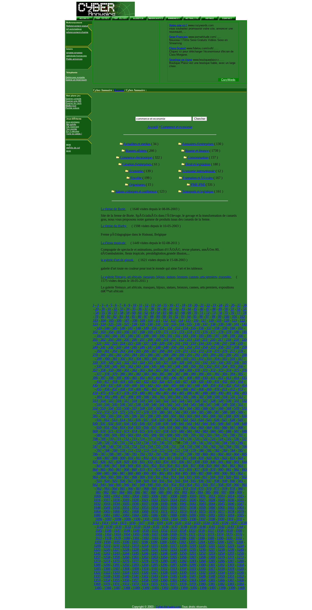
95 (195, 316)
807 (107, 458)
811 (138, 458)
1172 (201, 534)
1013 (221, 496)
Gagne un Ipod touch (76, 80)
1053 (145, 507)
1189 (211, 538)
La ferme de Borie (113, 209)
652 (114, 427)
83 (121, 316)
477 (118, 393)
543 (177, 404)
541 (161, 404)
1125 (215, 523)
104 (103, 320)
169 (150, 332)
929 (146, 481)
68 (183, 313)
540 (154, 404)
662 (193, 427)
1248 (164, 553)
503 (170, 397)
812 (146, 458)
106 (119, 320)
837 (189, 462)
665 (216, 427)
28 (245, 305)
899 (216, 473)
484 (173, 393)
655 (138, 427)
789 (118, 454)
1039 (164, 504)
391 (209, 374)
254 (205, 347)
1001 (107, 496)
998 (231, 492)
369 (189, 370)
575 (122, 412)
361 (126, 370)
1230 (145, 549)
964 (114, 488)
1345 (173, 576)
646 (220, 423)
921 (236, 477)
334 (220, 362)
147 (130, 328)
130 (150, 324)
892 (161, 473)
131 (158, 324)
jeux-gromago (73, 122)
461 (146, 389)
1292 (125, 565)
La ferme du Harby (114, 226)
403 (150, 377)
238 (232, 343)
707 (240, 435)
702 (201, 435)
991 (176, 492)
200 (240, 335)
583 (185, 412)
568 (220, 408)
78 (244, 313)
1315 (192, 569)
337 (244, 362)
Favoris (119, 90)
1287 (231, 561)
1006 (154, 496)
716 (157, 439)
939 (224, 481)
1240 (240, 549)
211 (173, 339)
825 (95, 462)
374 (228, 370)
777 (177, 450)
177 (213, 332)
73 (214, 313)
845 (99, 465)
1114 (114, 523)
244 (126, 347)
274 (209, 351)
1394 (184, 588)
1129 (100, 526)
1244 (125, 553)
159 (224, 328)
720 (189, 439)
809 (122, 458)
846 (107, 465)
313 (209, 358)
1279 (154, 561)
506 (193, 397)
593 (111, 416)
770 (122, 450)
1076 (211, 511)
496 (115, 397)
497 (122, 397)
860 (216, 465)
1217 (173, 546)
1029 (221, 500)
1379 (192, 584)
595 (126, 416)
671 (111, 431)
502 (162, 397)
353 (216, 366)
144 (107, 328)
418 (114, 381)
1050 (116, 507)
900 (224, 473)
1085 (145, 515)
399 (118, 377)
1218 (183, 546)
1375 (154, 584)
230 (169, 343)
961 (244, 484)
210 (166, 339)
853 (161, 465)
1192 (239, 538)
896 (193, 473)
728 (99, 442)
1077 (221, 511)
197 (216, 335)
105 (111, 320)
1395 (193, 588)
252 (189, 347)
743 (216, 442)
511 (232, 397)
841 (220, 462)
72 (207, 313)
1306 (107, 569)
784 (232, 450)
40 (164, 309)
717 (165, 439)
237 (224, 343)
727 (244, 439)
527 (205, 400)
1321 (97, 572)
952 (173, 484)
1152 (164, 530)
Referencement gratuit (77, 26)
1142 (221, 526)
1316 (202, 569)
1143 (230, 526)
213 (189, 339)
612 (107, 420)
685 (220, 431)
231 (177, 343)
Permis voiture (72, 108)
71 (201, 313)
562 (173, 408)
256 (220, 347)
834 (166, 462)
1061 (221, 507)
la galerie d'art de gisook (117, 260)
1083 (125, 515)
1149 (136, 530)
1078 (231, 511)
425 (169, 381)
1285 (211, 561)
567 (213, 408)
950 (158, 484)
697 (161, 435)
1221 (211, 546)
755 (158, 446)
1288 (240, 561)
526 (197, 400)
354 (224, 366)
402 (142, 377)
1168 (164, 534)
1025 (183, 500)
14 (159, 305)
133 (173, 324)
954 (189, 484)
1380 (202, 584)
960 (236, 484)
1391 (155, 588)
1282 (183, 561)
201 (95, 339)
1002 (116, 496)
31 (109, 309)
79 (96, 316)
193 (185, 335)
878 (205, 469)
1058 (192, 507)
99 (219, 316)
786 (95, 454)
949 (150, 484)
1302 (221, 565)
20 (196, 305)
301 (115, 358)
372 (213, 370)
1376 (164, 584)
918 (212, 477)
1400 (241, 588)
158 (216, 328)
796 (173, 454)
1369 (97, 584)
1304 (240, 565)
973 (185, 488)
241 (103, 347)
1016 (97, 500)
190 (161, 335)
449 (205, 385)
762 (213, 446)
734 (146, 442)
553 (103, 408)
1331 (192, 572)
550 (232, 404)
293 (205, 355)
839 (205, 462)
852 (154, 465)
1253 (211, 553)
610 (244, 416)
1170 (183, 534)
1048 (97, 507)
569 (228, 408)
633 (118, 423)
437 (111, 385)
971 (169, 488)
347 (169, 366)
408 (189, 377)
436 (103, 385)
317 (240, 358)
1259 (116, 557)
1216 (164, 546)
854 (169, 465)
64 (158, 313)
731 (122, 442)
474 (95, 393)
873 (166, 469)
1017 (106, 500)
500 (146, 397)
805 (244, 454)
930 (154, 481)
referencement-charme (77, 32)
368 (181, 370)
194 (193, 335)
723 (212, 439)
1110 (230, 519)
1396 (203, 588)
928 (138, 481)
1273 (97, 561)
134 (181, 324)
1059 (202, 507)
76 (232, 313)
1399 (232, 588)
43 (183, 309)
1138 (184, 526)
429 (201, 381)
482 (158, 393)
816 (177, 458)
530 (228, 400)
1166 (145, 534)
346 (161, 366)
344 (146, 366)
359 (111, 370)
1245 (135, 553)
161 (240, 328)
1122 (187, 523)
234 (201, 343)
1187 (192, 538)
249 (166, 347)
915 (189, 477)
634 (126, 423)
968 (146, 488)
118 (211, 320)
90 (164, 316)
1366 (221, 580)
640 (173, 423)
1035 (125, 504)
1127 (234, 523)
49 (220, 309)
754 (150, 446)
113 (173, 320)
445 (173, 385)
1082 (116, 515)
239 (240, 343)
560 (158, 408)
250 (173, 347)
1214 (145, 546)
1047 (240, 504)
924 (107, 481)
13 (153, 305)
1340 (125, 576)
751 (126, 446)
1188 (201, 538)
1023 (164, 500)
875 (181, 469)
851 (146, 465)
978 (224, 488)
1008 (173, 496)
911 (158, 477)
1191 (229, 538)
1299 (192, 565)
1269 (211, 557)
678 (166, 431)
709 (103, 439)
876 (189, 469)
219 (236, 339)
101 (234, 316)
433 (232, 381)
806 (99, 458)
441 (142, 385)
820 (209, 458)
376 (244, 370)
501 (154, 397)
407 (181, 377)
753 (142, 446)
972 (177, 488)
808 (115, 458)
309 (177, 358)
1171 (192, 534)
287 (158, 355)
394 (232, 374)
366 (166, 370)
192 (177, 335)
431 (216, 381)
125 (111, 324)
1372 (125, 584)
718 (173, 439)
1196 (126, 542)
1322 (106, 572)
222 (107, 343)
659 (169, 427)
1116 (132, 523)
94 (189, 316)
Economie (136, 171)
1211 (116, 546)
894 (177, 473)
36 (140, 309)
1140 (202, 526)
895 (185, 473)
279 (95, 355)
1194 (107, 542)
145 (114, 328)
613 (114, 420)
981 (98, 492)
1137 (174, 526)
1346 (183, 576)
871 (150, 469)
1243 (116, 553)
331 (197, 362)
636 (142, 423)
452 (228, 385)
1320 (240, 569)
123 (95, 324)
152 (169, 328)
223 (114, 343)
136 (197, 324)
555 (118, 408)
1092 (211, 515)
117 (203, 320)
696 (154, 435)
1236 (202, 549)
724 (220, 439)
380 (122, 374)
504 (177, 397)
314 (216, 358)
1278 (145, 561)
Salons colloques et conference (136, 191)
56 (109, 313)
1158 (220, 530)
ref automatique (74, 29)
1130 (109, 526)
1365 (211, 580)
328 (173, 362)
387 (177, 374)
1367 (231, 580)
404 (158, 377)
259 (244, 347)
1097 (108, 519)
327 (166, 362)
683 (205, 431)
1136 (165, 526)
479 (134, 393)
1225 (97, 549)
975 (201, 488)
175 (197, 332)
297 (236, 355)
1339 (116, 576)
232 (185, 343)
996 (216, 492)
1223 (231, 546)
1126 (225, 523)
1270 (221, 557)
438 (118, 385)
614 (122, 420)
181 (244, 332)
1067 (125, 511)
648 (236, 423)
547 (209, 404)
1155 (192, 530)
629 (240, 420)
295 (220, 355)
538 (138, 404)
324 (142, 362)
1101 (146, 519)
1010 (193, 496)
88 (152, 316)
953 (181, 484)
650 (99, 427)
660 (177, 427)
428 (193, 381)
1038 (154, 504)
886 (114, 473)
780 (201, 450)
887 (122, 473)
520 (150, 400)
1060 (211, 507)
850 (138, 465)
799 (197, 454)
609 (236, 416)
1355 (116, 580)
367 (173, 370)
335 (228, 362)
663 (201, 427)
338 (99, 366)
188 (146, 335)
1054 (154, 507)
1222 (221, 546)
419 (122, 381)
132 (166, 324)
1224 (240, 546)
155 (193, 328)
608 (228, 416)
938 (216, 481)
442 (150, 385)
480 (142, 393)
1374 (145, 584)
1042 (192, 504)
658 (161, 427)
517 (126, 400)
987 (145, 492)
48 (214, 309)
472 (232, 389)
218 (228, 339)
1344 (164, 576)
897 (201, 473)
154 (185, 328)
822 (224, 458)
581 (169, 412)
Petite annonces (74, 59)
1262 (145, 557)
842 (228, 462)
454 (244, 385)
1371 (116, 584)
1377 (173, 584)
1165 (136, 534)
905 (111, 477)
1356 (125, 580)
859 (209, 465)
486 (189, 393)
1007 (164, 496)
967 (138, 488)
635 (134, 423)
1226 (106, 549)
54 (97, 313)
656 (146, 427)
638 (158, 423)
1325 (135, 572)
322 (126, 362)
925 (114, 481)
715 (150, 439)
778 (185, 450)
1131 (118, 526)
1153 (173, 530)
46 (201, 309)
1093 (221, 515)
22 (208, 305)
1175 (229, 534)
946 (126, 484)
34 (127, 309)
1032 (97, 504)
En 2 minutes (72, 131)
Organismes (137, 184)
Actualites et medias (137, 144)
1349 (211, 576)
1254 (221, 553)
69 (189, 313)
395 (240, 374)
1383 (231, 584)
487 (197, 393)
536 (122, 404)
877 (197, 469)
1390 (146, 588)
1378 (183, 584)
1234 (183, 549)
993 (192, 492)
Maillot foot (71, 105)
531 (236, 400)
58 (121, 313)
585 (201, 412)
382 (138, 374)
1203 (192, 542)
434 (240, 381)
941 (240, 481)
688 (244, 431)
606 (213, 416)
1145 (99, 530)
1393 (174, 588)
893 (169, 473)
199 (232, 335)
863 (240, 465)
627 (224, 420)
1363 (192, 580)
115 (188, 320)
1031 (240, 500)
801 (213, 454)
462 (154, 389)
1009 (183, 496)
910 (150, 477)
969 (154, 488)
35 (134, 309)
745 (232, 442)
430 (209, 381)
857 (193, 465)
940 (232, 481)
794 (158, 454)
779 (193, 450)
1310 (145, 569)
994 (200, 492)
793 (150, 454)
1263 (154, 557)
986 (137, 492)
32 (115, 309)
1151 (155, 530)
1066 (116, 511)
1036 (135, 504)
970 (161, 488)
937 (209, 481)
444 (166, 385)
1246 (145, 553)
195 (201, 335)
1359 (154, 580)
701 (193, 435)
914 (181, 477)
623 (193, 420)
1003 (126, 496)
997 (223, 492)
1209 (97, 546)
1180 (127, 538)
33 (121, 309)
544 (185, 404)
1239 (231, 549)
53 (244, 309)
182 (99, 335)
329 (181, 362)
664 (209, 427)
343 (138, 366)
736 (161, 442)
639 (166, 423)
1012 (211, 496)
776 (169, 450)
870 (142, 469)
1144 (240, 526)
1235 (192, 549)
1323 (116, 572)
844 (244, 462)
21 (202, 305)
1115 (123, 523)
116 (196, 320)
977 (216, 488)
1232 (164, 549)
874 (173, 469)
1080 (97, 515)
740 (193, 442)
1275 (116, 561)
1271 (231, 557)
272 (193, 351)
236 (216, 343)
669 (95, 431)
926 (122, 481)
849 (130, 465)
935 (193, 481)
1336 (240, 572)
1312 (164, 569)
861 (224, 465)
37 (146, 309)
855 (177, 465)
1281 (173, 561)
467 (193, 389)
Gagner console (73, 98)
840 (213, 462)
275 (216, 351)
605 (205, 416)
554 (111, 408)
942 (95, 484)
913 (173, 477)
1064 (97, 511)
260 (99, 351)
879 (213, 469)
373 (220, 370)
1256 (240, 553)
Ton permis (71, 129)
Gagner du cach (74, 103)
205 (126, 339)
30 (103, 309)
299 (99, 358)
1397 (212, 588)
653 (122, 427)
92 (176, 316)
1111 (239, 519)
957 (213, 484)
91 (170, 316)
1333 (211, 572)
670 (103, 431)
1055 (164, 507)
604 (197, 416)
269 (169, 351)
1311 (154, 569)
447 (189, 385)
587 (216, 412)
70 (195, 313)
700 (185, 435)
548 (216, 404)
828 (118, 462)
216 (212, 339)
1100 (137, 519)
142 (244, 324)
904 (103, 477)
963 (107, 488)
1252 (202, 553)
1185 (173, 538)
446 (181, 385)
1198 (144, 542)
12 (146, 305)
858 (201, 465)
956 (205, 484)
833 (158, 462)
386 (169, 374)
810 (130, 458)
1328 (164, 572)
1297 (173, 565)
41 (171, 309)
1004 (135, 496)
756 (166, 446)
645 (213, 423)
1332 (202, 572)
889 (138, 473)
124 (103, 324)
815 (169, 458)
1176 (239, 534)
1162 (108, 534)
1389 (136, 588)
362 (134, 370)
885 (107, 473)
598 (150, 416)
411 (213, 377)
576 (130, 412)
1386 (107, 588)
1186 (183, 538)
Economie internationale (199, 171)
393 (224, 374)
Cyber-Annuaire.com (168, 606)
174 (189, 332)
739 (185, 442)
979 (232, 488)
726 (236, 439)
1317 (211, 569)
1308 (126, 569)
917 (205, 477)
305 (146, 358)
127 (126, 324)
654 (130, 427)
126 (118, 324)
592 (103, 416)
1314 (183, 569)
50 (226, 309)
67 (177, 313)
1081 (106, 515)
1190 (220, 538)
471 (224, 389)
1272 (240, 557)
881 (228, 469)
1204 (201, 542)
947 (134, 484)
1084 (135, 515)
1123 (197, 523)
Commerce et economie (176, 127)
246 (142, 347)
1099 (127, 519)
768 (107, 450)
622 (185, 420)
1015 (240, 496)
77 (238, 313)
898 (209, 473)
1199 (154, 542)
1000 (97, 496)
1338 (106, 576)
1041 (183, 504)
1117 (141, 523)
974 (193, 488)
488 (205, 393)
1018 (116, 500)
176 (205, 332)
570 (236, 408)
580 (161, 412)
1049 (106, 507)
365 (158, 370)
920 (228, 477)
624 (201, 420)
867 (118, 469)
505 (185, 397)
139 (220, 324)
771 (130, 450)
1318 (221, 569)
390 (201, 374)
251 (181, 347)
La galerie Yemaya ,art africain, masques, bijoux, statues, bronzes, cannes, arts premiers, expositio (166, 277)
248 (158, 347)
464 (169, 389)
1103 (165, 519)
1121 (178, 523)
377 (99, 374)
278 (240, 351)
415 (244, 377)
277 (232, 351)
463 (161, 389)
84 (127, 316)
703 (209, 435)
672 (118, 431)
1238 (221, 549)
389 (193, 374)
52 (238, 309)
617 (146, 420)
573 (107, 412)
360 (118, 370)
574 (114, 412)
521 (158, 400)
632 (111, 423)
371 (205, 370)
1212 (125, 546)
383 (146, 374)
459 (130, 389)
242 (111, 347)
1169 (173, 534)
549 (224, 404)
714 (142, 439)
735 (154, 442)
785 (240, 450)
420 (130, 381)
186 (130, 335)
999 (239, 492)
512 (240, 397)
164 (111, 332)
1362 (183, 580)
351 (201, 366)
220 (244, 339)
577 (138, 412)
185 (122, 335)
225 (130, 343)
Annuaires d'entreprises (198, 144)
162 (95, 332)
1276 (125, 561)
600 (166, 416)
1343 (154, 576)
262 (114, 351)
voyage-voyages (74, 52)
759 (189, 446)
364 (150, 370)
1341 (135, 576)
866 (111, 469)
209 (158, 339)
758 (181, 446)
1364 (202, 580)
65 (164, 313)
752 (134, 446)
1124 (206, 523)
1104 (174, 519)
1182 (145, 538)
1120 (169, 523)
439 (126, 385)
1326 (145, 572)
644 (205, 423)
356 (240, 366)
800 (205, 454)
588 (224, 412)
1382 (221, 584)
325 (150, 362)
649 (244, 423)
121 (234, 320)
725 (228, 439)
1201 (173, 542)
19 (189, 305)
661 (185, 427)
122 (242, 320)
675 (142, 431)
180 (236, 332)
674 (134, 431)
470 (216, 389)
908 (134, 477)
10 (134, 305)
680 (181, 431)
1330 (183, 572)
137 (205, 324)
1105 (183, 519)
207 (142, 339)
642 (189, 423)
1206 (220, 542)
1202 (182, 542)
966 (130, 488)
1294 (145, 565)
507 (201, 397)
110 (150, 320)
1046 (231, 504)
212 (181, 339)
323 (134, 362)
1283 (192, 561)
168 (142, 332)
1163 (117, 534)
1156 (201, 530)
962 (99, 488)
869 (134, 469)
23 (214, 305)
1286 (221, 561)
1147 (117, 530)
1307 (116, 569)
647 (228, 423)
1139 (193, 526)
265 (138, 351)
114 (180, 320)
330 (189, 362)
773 (146, 450)
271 (185, 351)
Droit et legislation (198, 164)
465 (177, 389)
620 (169, 420)
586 (209, 412)
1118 (151, 523)
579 (154, 412)
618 (154, 420)
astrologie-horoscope (76, 56)
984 (121, 492)
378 (107, 374)
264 (130, 351)
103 (95, 320)
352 (209, 366)
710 (111, 439)
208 (150, 339)
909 (142, 477)
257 (228, 347)
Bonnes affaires (136, 150)
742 (209, 442)
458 (122, 389)
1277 (135, 561)
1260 (125, 557)
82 (115, 316)
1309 (135, 569)
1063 (240, 507)
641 (181, 423)
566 (205, 408)
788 (111, 454)
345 (154, 366)
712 (126, 439)
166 (126, 332)
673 (126, 431)
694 (138, 435)
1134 (146, 526)
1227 (116, 549)
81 (109, 316)
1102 (155, 519)
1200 (163, 542)
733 (138, 442)
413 (228, 377)
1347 (192, 576)
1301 (211, 565)
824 (240, 458)
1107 (202, 519)
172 (173, 332)
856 (185, 465)
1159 (229, 530)
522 (166, 400)
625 (209, 420)
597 (142, 416)
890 (146, 473)
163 (103, 332)
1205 (211, 542)
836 (181, 462)
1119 (160, 523)
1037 (145, 504)
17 (177, 305)
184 (114, 335)
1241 (97, 553)
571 (244, 408)
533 (99, 404)
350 (193, 366)
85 (133, 316)
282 (118, 355)
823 (232, 458)
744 (224, 442)
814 (161, 458)
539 (146, 404)
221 (99, 343)
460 (138, 389)
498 (130, 397)
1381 (211, 584)
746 (240, 442)
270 (177, 351)
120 (226, 320)
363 (142, 370)
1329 (173, 572)
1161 (99, 534)
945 (118, 484)
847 (114, 465)
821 (216, 458)
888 (130, 473)
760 (197, 446)
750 (118, 446)
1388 (127, 588)
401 (134, 377)
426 (177, 381)
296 (228, 355)
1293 (135, 565)
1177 (99, 538)
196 (209, 335)
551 (240, 404)
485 (181, 393)
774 (154, 450)
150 (154, 328)
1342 (145, 576)
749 (111, 446)
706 (232, 435)
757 (173, 446)
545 (193, 404)
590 (240, 412)
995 (208, 492)
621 (177, 420)
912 (165, 477)
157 (209, 328)
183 (107, 335)
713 (134, 439)
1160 (239, 530)
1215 (154, 546)
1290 (106, 565)
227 (146, 343)
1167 (155, 534)
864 (95, 469)
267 (154, 351)
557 (134, 408)
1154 (183, 530)
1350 (221, 576)
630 (95, 423)
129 (142, 324)
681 (189, 431)
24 (220, 305)
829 (126, 462)
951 (166, 484)
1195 (116, 542)
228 (154, 343)
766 (244, 446)
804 (236, 454)
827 (111, 462)
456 (107, 389)
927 (130, 481)
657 (154, 427)
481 (150, 393)
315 (224, 358)
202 (103, 339)
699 (177, 435)
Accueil (153, 127)
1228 (125, 549)
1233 (173, 549)
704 (216, 435)
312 (201, 358)
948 (142, 484)
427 (185, 381)
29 (97, 309)
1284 (202, 561)
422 (146, 381)
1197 (135, 542)
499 (138, 397)
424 (161, 381)
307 (162, 358)
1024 (173, 500)
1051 (125, 507)
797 (181, 454)
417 (107, 381)
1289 (97, 565)
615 (130, 420)
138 (213, 324)
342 (130, 366)
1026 (192, 500)
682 (197, 431)
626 (216, 420)
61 (140, 313)
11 (140, 305)
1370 (106, 584)
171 (166, 332)
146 (122, 328)
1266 (183, 557)
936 (201, 481)
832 (150, 462)
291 (189, 355)
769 (114, 450)
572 (99, 412)
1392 (165, 588)
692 (122, 435)
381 (130, 374)
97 (207, 316)
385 (161, 374)
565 (197, 408)
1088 (173, 515)
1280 (164, 561)
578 (146, 412)
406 (173, 377)
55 (103, 313)
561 (166, 408)
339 (107, 366)
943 (103, 484)
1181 (136, 538)
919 (220, 477)
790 (126, 454)
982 (106, 492)
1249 (173, 553)
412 (220, 377)
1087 (164, 515)
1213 (135, 546)
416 (99, 381)
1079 (240, 511)
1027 (202, 500)
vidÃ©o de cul (73, 147)
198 (224, 335)
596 (134, 416)
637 (150, 423)
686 (228, 431)
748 (103, 446)
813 (154, 458)
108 (134, 320)
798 (189, 454)
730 (114, 442)
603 (189, 416)
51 (232, 309)
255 (213, 347)
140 (228, 324)
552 (95, 408)
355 (232, 366)
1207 (230, 542)
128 (134, 324)
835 (173, 462)
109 (142, 320)
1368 (240, 580)
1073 (183, 511)
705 (224, 435)
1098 (118, 519)
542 (169, 404)
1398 (222, 588)
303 (130, 358)
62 (146, 313)
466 (185, 389)
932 (169, 481)
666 (224, 427)
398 (111, 377)
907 (126, 477)
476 (111, 393)
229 (161, 343)
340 (114, 366)
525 (189, 400)
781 (209, 450)
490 (220, 393)
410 (205, 377)
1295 (154, 565)
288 (166, 355)
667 (232, 427)
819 (201, 458)
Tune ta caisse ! (74, 133)
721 (197, 439)
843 (236, 462)
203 (111, 339)
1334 (221, 572)
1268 (202, 557)
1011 (202, 496)
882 (236, 469)
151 (161, 328)
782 (216, 450)
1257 (97, 557)
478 (126, 393)
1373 (135, 584)
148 (138, 328)
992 (184, 492)
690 (107, 435)
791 (134, 454)
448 (197, 385)
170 (158, 332)
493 (244, 393)
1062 (231, 507)
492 (236, 393)
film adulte (71, 124)
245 (134, 347)
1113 (105, 523)
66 (171, 313)
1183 (155, 538)
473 (240, 389)
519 (142, 400)
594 (118, 416)
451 (220, 385)
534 (107, 404)
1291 (116, 565)
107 (126, 320)
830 (134, 462)
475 (103, 393)
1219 (192, 546)
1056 (173, 507)
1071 (164, 511)
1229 (135, 549)
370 (197, 370)
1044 (211, 504)
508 (209, 397)
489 (213, 393)
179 (228, 332)
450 (213, 385)
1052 (135, 507)
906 (118, 477)
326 (158, 362)
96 (201, 316)
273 (201, 351)
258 (236, 347)
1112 (96, 523)
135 (189, 324)
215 (205, 339)
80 (102, 316)
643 (197, 423)
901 (232, 473)
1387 (117, 588)
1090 (192, 515)
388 (185, 374)
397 (103, 377)
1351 (231, 576)
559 (150, 408)
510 (225, 397)
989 (161, 492)
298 (244, 355)
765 (236, 446)
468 (201, 389)
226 (138, 343)
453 (236, 385)
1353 (97, 580)
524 (181, 400)
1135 (156, 526)
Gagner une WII (73, 101)
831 (142, 462)
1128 (243, 523)
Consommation (198, 157)
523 (173, 400)
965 (122, 488)
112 (165, 320)
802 (220, 454)
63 (152, 313)
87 (146, 316)
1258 (106, 557)
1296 (164, 565)
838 (197, 462)
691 (114, 435)
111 (158, 320)
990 (168, 492)
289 (173, 355)
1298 (183, 565)
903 (95, 477)
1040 (173, 504)
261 (107, 351)
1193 (98, 542)
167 (134, 332)
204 (118, 339)
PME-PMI (198, 184)
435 (95, 385)
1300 (202, 565)
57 (115, 313)
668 (240, 427)
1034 (116, 504)
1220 (202, 546)
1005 (145, 496)
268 (161, 351)
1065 (106, 511)
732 (130, 442)
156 (201, 328)
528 (213, 400)
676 (150, 431)
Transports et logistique (198, 191)
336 (236, 362)
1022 (154, 500)
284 (134, 355)
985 (129, 492)
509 (217, 397)
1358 (145, 580)
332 (205, 362)
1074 (192, 511)
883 (244, 469)
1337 (97, 576)
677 (158, 431)
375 (236, 370)
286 (150, 355)
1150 (145, 530)
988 (153, 492)
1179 (117, 538)
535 (114, 404)
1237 (211, 549)
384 (154, 374)
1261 (135, 557)
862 (232, 465)
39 (158, 309)
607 (220, 416)
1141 (212, 526)
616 (138, 420)
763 (220, 446)
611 (99, 420)
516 (118, 400)
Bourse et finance (197, 150)
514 (103, 400)
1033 (106, 504)
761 (205, 446)
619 (161, 420)
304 (138, 358)
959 (228, 484)
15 (165, 305)
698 (169, 435)
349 (185, 366)
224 (122, 343)
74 (220, 313)
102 (242, 316)
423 (154, 381)
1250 (183, 553)
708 (95, 439)
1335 (231, 572)
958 (220, 484)
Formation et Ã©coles (198, 178)
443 (158, 385)
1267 (192, 557)
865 (103, 469)
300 (107, 358)
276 (224, 351)
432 (224, 381)
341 (122, 366)
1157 (211, 530)
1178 (108, 538)
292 (197, 355)
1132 (128, 526)
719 (181, 439)
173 (181, 332)
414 (236, 377)
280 (103, 355)
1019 (125, 500)
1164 (127, 534)
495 (107, 397)
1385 (98, 588)
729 (107, 442)
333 (213, 362)
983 (114, 492)
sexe (68, 144)
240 (95, 347)
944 (111, 484)
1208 (239, 542)
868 (126, 469)
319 (103, 362)
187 (138, 335)
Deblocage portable (75, 77)
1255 (231, 553)
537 (130, 404)
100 (226, 316)
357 (95, 370)
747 (95, 446)
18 (183, 305)
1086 (154, 515)
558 (142, 408)
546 (201, 404)
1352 (240, 576)
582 (177, 412)
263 (122, 351)
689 (99, 435)
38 (152, 309)
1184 (164, 538)
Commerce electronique (136, 157)
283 (126, 355)
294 (213, 355)
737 (169, 442)
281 (111, 355)
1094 (231, 515)
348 (177, 366)
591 (95, 416)
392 (216, 374)
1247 (154, 553)
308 (170, 358)
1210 (107, 546)
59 (127, 313)
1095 (240, 515)
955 (197, 484)
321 (118, 362)
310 (185, 358)
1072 (173, 511)
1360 (164, 580)
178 (220, 332)
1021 (145, 500)
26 (233, 305)
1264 (164, 557)
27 (239, 305)
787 (103, 454)
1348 (202, 576)
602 (181, 416)
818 (193, 458)
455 (99, 389)
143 (99, 328)
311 (193, 358)
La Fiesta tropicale (113, 243)
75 (226, 313)
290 (181, 355)
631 (103, 423)
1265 (173, 557)
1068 (135, 511)
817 (185, 458)
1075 (202, 511)
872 (158, 469)
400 (126, 377)
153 (177, 328)
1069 (145, 511)
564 (189, 408)
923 (99, 481)
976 (209, 488)
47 (207, 309)
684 (213, 431)
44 (189, 309)
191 (169, 335)
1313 (173, 569)
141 (236, 324)
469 (209, 389)
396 (95, 377)
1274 (106, 561)
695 (146, 435)
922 (244, 477)
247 (150, 347)
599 (158, 416)
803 (228, 454)
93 (182, 316)
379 (114, 374)
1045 (221, 504)
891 (154, 473)
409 (197, 377)
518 (134, 400)
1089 (183, 515)
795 (166, 454)
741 (201, 442)
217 (220, 339)
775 (161, 450)
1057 (183, 507)
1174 (220, 534)
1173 (211, 534)
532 (244, 400)
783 (224, 450)
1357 (135, 580)
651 (107, 427)
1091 (202, 515)
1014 (231, 496)
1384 (240, 584)
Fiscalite (136, 178)
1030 (231, 500)
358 (103, 370)
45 (195, 309)
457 (114, 389)
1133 (137, 526)
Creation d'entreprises (137, 164)
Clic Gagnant (72, 126)
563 (181, 408)
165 (118, 332)
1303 (231, 565)
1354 (106, 580)
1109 (221, 519)
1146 (108, 530)
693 (130, 435)
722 (205, 439)
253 (197, 347)
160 (232, 328)
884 (99, 473)
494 (99, 397)
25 (226, 305)
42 (177, 309)
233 (193, 343)
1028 (211, 500)
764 (228, 446)
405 (166, 377)
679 (173, 431)
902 (240, 473)
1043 (202, 504)
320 (111, 362)
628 (232, 420)
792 (142, 454)
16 (171, 305)
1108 (211, 519)
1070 (154, 511)
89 (158, 316)
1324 (125, 572)
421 (138, 381)
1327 (154, 572)
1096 (99, 519)
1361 (173, 580)
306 (154, 358)
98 (213, 316)
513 (95, 400)
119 (218, 320)
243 (118, 347)
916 (197, 477)
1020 (135, 500)
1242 (106, 553)
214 (197, 339)
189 (154, 335)
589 (232, 412)
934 (185, 481)
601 (173, 416)
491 (228, 393)
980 (240, 488)
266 (146, 351)
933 (177, 481)
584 (193, 412)
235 (209, 343)
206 (134, 339)
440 (134, 385)
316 (232, 358)
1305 (97, 569)
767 (99, 450)
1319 (231, 569)
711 (118, 439)
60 (134, 313)
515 (111, 400)
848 (122, 465)
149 (146, 328)
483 (166, 393)
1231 (154, 549)
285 (142, 355)
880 (220, 469)
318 (95, 362)
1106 (193, 519)
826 (103, 462)
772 (138, 450)
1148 (127, 530)
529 (220, 400)
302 (122, 358)
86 (139, 316)
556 (126, 408)
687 (236, 431)
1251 (192, 553)
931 (161, 481)
